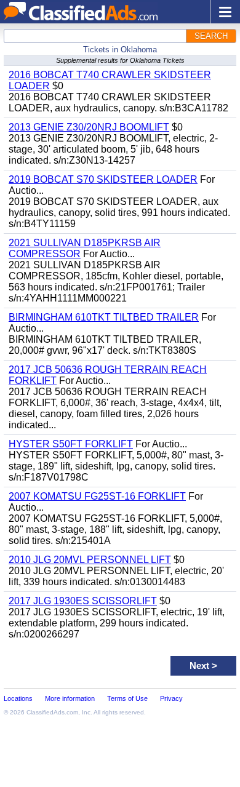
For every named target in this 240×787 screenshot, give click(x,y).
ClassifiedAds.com (52, 712)
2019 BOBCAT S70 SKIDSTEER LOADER (103, 179)
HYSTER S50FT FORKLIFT (71, 444)
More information (70, 698)
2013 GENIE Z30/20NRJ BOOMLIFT (89, 127)
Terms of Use (127, 698)
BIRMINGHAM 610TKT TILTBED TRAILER (104, 317)
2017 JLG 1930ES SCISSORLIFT (83, 601)
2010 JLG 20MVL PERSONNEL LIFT (90, 559)
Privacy (171, 698)
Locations (18, 698)
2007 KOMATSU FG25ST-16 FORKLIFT (97, 496)
